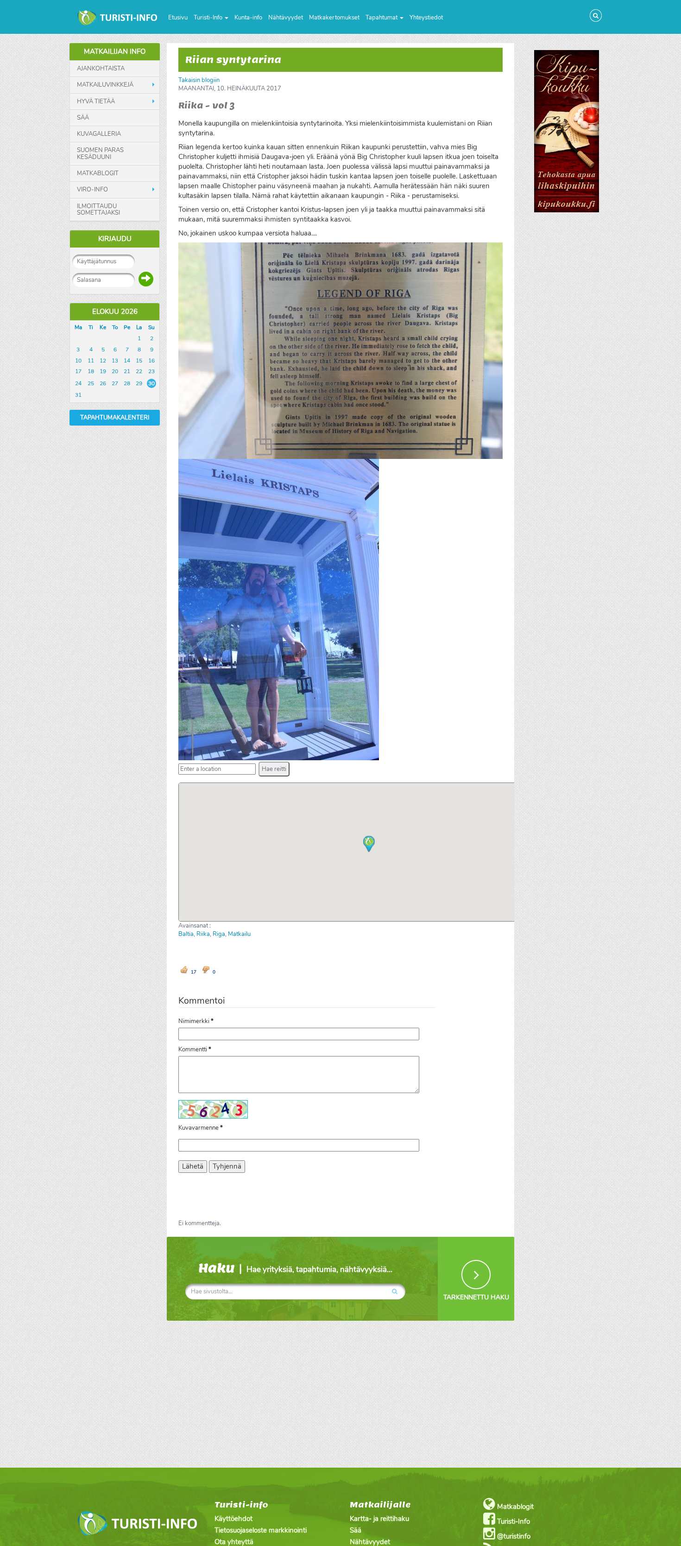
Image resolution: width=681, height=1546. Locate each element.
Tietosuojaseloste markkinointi (260, 1530)
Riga (219, 934)
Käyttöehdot (233, 1518)
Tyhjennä (227, 1166)
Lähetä (192, 1166)
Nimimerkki (196, 1021)
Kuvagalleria (99, 134)
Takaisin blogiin (199, 80)
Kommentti (194, 1049)
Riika (203, 934)
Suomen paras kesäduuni (100, 153)
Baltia (186, 934)
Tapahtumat (382, 17)
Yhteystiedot (426, 17)
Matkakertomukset (334, 17)
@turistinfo (512, 1536)
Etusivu (178, 17)
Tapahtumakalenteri (114, 418)
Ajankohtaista (101, 68)
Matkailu (239, 934)
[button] (274, 769)
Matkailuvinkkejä (105, 85)
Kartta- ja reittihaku (379, 1518)
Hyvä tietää (96, 101)
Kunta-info (248, 17)
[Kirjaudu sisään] (146, 279)
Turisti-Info (209, 17)
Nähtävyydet (285, 17)
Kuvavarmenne (200, 1128)
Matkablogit (98, 173)
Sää (83, 118)
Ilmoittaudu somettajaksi (98, 209)
